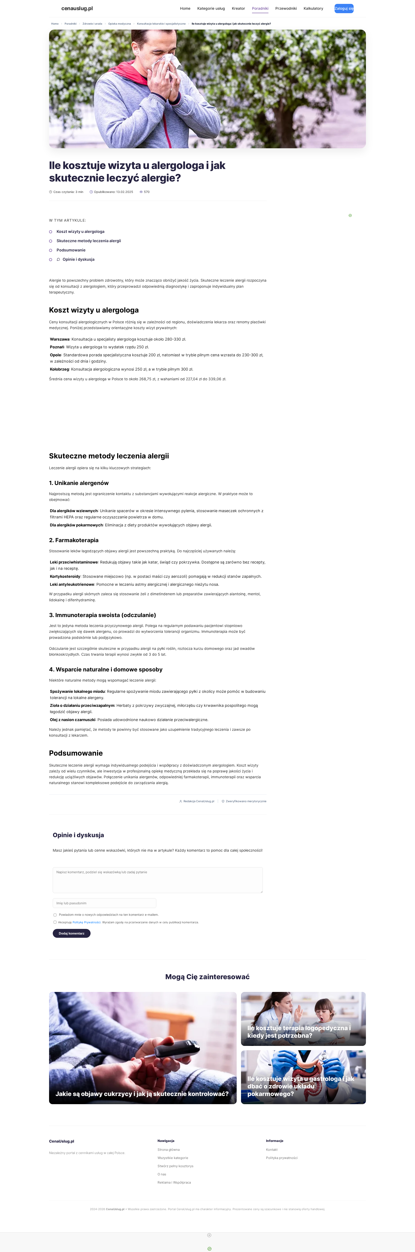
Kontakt (272, 1150)
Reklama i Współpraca (174, 1182)
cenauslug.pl (77, 8)
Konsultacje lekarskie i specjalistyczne (161, 23)
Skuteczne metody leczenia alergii (89, 240)
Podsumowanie (71, 250)
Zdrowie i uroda (92, 23)
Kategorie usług (211, 8)
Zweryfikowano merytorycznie (246, 801)
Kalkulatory (313, 8)
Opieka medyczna (119, 23)
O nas (162, 1174)
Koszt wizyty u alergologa (80, 231)
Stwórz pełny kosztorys (175, 1166)
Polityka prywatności (282, 1158)
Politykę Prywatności (87, 922)
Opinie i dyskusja (78, 259)
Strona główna (169, 1150)
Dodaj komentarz (72, 933)
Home (185, 8)
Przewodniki (286, 8)
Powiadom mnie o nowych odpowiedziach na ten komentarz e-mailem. (108, 914)
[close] (209, 1235)
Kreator (238, 8)
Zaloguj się (344, 8)
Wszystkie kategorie (173, 1158)
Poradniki (260, 8)
